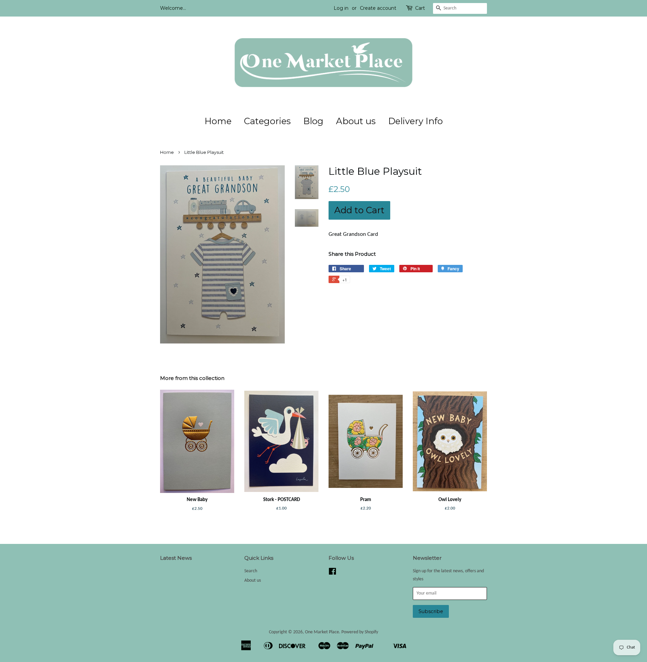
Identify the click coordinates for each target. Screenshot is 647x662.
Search (250, 571)
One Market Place (322, 632)
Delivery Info (415, 121)
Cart (420, 8)
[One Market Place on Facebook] (332, 573)
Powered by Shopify (359, 632)
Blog (313, 121)
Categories (267, 121)
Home (218, 121)
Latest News (176, 558)
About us (356, 121)
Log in (341, 8)
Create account (378, 8)
